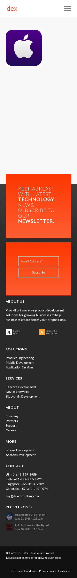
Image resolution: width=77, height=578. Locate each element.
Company (12, 416)
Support (11, 425)
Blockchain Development (23, 396)
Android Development (21, 455)
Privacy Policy (48, 571)
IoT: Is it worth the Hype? (32, 525)
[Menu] (65, 8)
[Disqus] (38, 121)
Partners (12, 421)
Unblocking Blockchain (30, 514)
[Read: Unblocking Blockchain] (9, 516)
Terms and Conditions (25, 571)
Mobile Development (20, 362)
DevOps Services (17, 391)
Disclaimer (64, 571)
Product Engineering (20, 358)
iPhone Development (20, 450)
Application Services (19, 367)
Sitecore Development (21, 387)
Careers (11, 430)
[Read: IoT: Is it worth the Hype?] (9, 527)
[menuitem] (65, 8)
